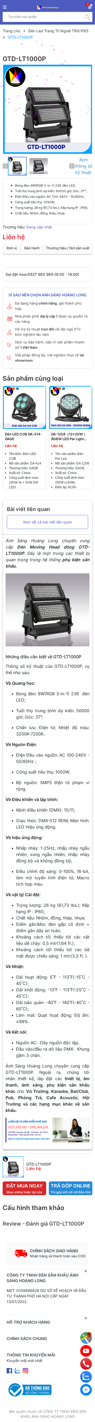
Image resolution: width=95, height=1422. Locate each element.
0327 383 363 (40, 274)
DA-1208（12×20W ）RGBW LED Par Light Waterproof (69, 439)
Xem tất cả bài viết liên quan (47, 522)
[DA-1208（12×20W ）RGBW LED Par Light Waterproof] (70, 407)
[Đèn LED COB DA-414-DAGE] (24, 407)
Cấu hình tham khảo (33, 1208)
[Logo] (47, 7)
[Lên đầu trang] (86, 1413)
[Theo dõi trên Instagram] (25, 1370)
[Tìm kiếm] (87, 17)
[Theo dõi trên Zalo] (18, 1370)
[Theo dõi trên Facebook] (10, 1370)
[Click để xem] (47, 109)
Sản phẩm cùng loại (33, 378)
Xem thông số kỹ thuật (83, 166)
